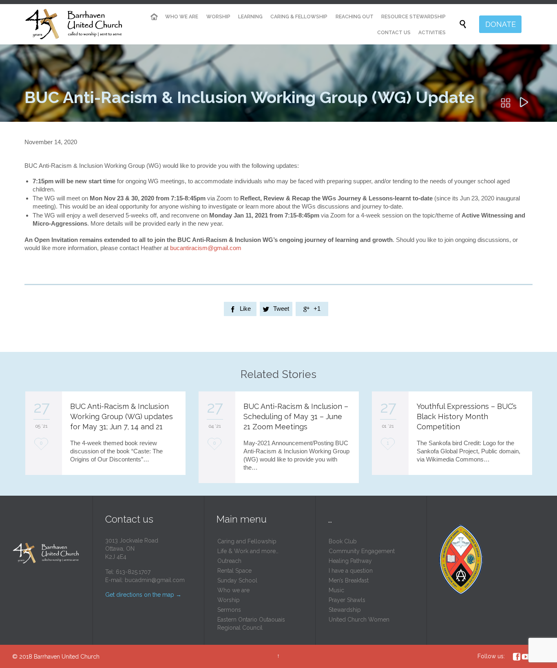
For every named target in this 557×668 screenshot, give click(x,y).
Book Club (343, 541)
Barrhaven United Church (66, 656)
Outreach (229, 561)
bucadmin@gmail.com (155, 580)
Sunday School (237, 580)
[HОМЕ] (154, 17)
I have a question (351, 570)
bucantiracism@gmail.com (205, 247)
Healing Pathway (350, 561)
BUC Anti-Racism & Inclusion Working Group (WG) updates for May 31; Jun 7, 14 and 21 (121, 416)
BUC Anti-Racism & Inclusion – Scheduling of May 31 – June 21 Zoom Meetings (295, 416)
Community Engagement (362, 551)
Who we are (233, 590)
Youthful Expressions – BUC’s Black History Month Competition (467, 416)
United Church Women (359, 619)
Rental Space (234, 570)
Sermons (229, 609)
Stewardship (345, 609)
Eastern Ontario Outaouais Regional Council (251, 623)
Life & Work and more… (247, 551)
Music (336, 590)
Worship (228, 600)
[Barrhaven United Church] (74, 24)
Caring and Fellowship (246, 541)
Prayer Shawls (347, 600)
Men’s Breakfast (349, 580)
